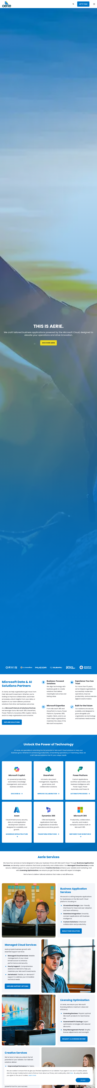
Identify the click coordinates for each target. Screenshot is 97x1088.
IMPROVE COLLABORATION (47, 794)
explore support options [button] (17, 986)
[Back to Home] (6, 4)
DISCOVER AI (15, 794)
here (71, 1073)
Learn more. (32, 1075)
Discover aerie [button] (48, 343)
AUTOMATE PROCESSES (79, 794)
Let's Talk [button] (83, 4)
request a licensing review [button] (74, 1039)
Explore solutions (12, 722)
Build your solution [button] (71, 931)
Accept (83, 1080)
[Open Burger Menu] (94, 4)
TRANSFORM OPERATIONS (47, 834)
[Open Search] (73, 4)
